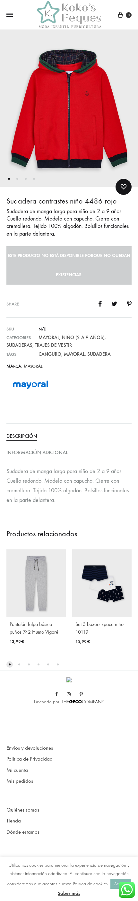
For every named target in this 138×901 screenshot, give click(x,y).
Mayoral (49, 337)
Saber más (69, 893)
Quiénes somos (22, 810)
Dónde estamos (22, 832)
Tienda (13, 821)
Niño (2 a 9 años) (83, 337)
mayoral (74, 354)
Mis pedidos (19, 781)
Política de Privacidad (29, 759)
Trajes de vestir (53, 345)
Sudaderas (19, 345)
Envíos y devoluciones (29, 748)
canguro (50, 354)
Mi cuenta (17, 770)
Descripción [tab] (21, 436)
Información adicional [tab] (37, 452)
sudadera (99, 354)
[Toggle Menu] (9, 15)
